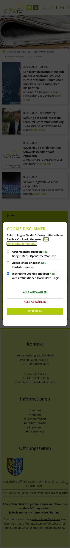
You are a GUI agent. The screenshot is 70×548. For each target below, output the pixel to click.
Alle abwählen (35, 302)
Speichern (35, 311)
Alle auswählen (35, 292)
